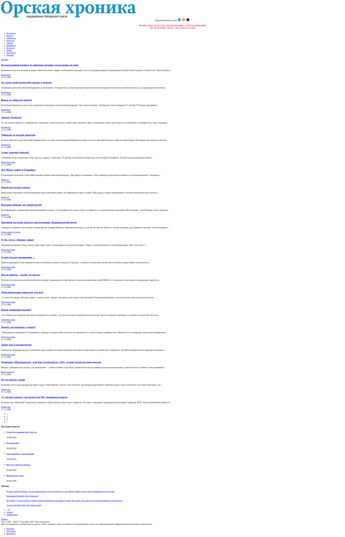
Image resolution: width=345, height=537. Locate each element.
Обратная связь (8, 162)
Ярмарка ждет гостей (14, 476)
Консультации (7, 372)
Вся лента (10, 33)
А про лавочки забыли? (15, 152)
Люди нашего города (10, 232)
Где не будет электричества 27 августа (21, 432)
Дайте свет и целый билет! (16, 344)
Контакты (10, 533)
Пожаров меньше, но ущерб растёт (21, 204)
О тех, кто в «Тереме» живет (17, 239)
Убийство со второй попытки (18, 135)
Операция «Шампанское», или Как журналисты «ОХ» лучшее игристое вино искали (51, 362)
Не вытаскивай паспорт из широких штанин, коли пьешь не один (39, 65)
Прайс (9, 50)
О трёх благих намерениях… (18, 257)
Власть (9, 36)
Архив (9, 512)
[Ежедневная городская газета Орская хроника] (68, 17)
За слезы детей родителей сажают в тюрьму (26, 82)
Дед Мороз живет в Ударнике (18, 169)
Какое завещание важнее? (16, 309)
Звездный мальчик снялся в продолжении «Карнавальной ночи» (39, 222)
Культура (10, 48)
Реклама (10, 55)
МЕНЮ (4, 60)
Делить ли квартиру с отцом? (18, 327)
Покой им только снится (15, 187)
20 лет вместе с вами (13, 379)
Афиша (9, 43)
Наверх (4, 519)
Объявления (12, 514)
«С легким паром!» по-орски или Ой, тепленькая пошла (34, 397)
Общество (11, 38)
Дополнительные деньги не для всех (22, 292)
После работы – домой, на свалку (20, 274)
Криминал (11, 45)
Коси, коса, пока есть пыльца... (18, 465)
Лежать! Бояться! (11, 117)
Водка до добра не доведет (16, 100)
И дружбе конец (12, 443)
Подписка (11, 53)
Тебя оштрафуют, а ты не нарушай (20, 454)
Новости (10, 40)
